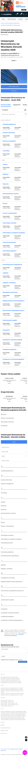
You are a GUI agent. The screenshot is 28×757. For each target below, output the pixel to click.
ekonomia (3, 509)
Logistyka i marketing (9, 282)
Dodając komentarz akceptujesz (11, 659)
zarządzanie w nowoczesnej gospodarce (12, 620)
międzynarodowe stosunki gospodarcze (12, 581)
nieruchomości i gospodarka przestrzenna (12, 590)
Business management (9, 141)
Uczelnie (20, 19)
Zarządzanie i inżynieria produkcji (12, 339)
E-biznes (5, 164)
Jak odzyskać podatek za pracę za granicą (9, 677)
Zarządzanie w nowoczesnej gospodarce (14, 359)
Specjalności (16, 105)
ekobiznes (3, 506)
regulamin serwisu (18, 659)
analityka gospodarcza (7, 471)
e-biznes (3, 502)
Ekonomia (6, 184)
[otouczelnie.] (6, 14)
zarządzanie (4, 609)
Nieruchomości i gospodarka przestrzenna (14, 310)
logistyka (3, 565)
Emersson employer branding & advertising (15, 754)
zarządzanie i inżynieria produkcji (10, 613)
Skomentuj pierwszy (25, 753)
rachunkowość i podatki (7, 600)
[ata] (14, 6)
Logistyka (5, 273)
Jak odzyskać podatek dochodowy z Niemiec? (10, 678)
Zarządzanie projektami (9, 349)
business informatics (6, 480)
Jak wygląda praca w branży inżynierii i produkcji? (11, 682)
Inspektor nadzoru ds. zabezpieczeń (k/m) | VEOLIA (12, 688)
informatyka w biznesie (7, 535)
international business (7, 543)
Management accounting (10, 292)
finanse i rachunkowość (7, 526)
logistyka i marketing (6, 568)
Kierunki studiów (12, 19)
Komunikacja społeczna (9, 250)
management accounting (8, 578)
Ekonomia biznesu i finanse (11, 193)
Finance (5, 203)
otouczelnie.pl (4, 749)
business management (7, 483)
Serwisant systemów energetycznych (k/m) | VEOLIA (12, 689)
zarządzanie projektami (7, 616)
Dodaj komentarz (22, 661)
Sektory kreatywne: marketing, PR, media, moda (11, 681)
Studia (3, 19)
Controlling (6, 150)
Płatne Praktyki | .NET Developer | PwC (9, 703)
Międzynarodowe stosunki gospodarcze (14, 300)
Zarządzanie (6, 330)
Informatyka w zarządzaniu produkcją (14, 232)
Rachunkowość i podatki (10, 320)
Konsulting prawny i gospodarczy (12, 264)
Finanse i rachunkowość (10, 213)
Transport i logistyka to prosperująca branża (10, 679)
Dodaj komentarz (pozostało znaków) (10, 646)
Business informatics (9, 132)
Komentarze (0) (4, 34)
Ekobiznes (5, 174)
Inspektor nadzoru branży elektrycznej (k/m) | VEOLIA (12, 693)
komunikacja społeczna (7, 552)
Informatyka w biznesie (9, 223)
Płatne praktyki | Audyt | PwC (7, 700)
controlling (4, 493)
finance (3, 522)
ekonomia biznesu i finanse (8, 513)
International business (9, 242)
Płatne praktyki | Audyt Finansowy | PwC (9, 704)
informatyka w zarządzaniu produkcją (11, 539)
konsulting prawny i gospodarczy (10, 555)
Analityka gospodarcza (9, 124)
